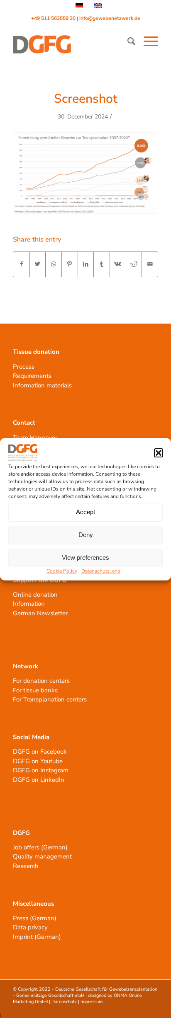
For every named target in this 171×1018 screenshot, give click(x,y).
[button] (158, 453)
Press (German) (34, 918)
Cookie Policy (61, 571)
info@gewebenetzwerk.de (109, 18)
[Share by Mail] (150, 264)
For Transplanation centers (50, 699)
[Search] (127, 41)
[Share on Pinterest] (70, 264)
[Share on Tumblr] (102, 264)
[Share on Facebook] (21, 264)
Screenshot (85, 98)
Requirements (32, 376)
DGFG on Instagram (40, 770)
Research (26, 866)
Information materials (42, 385)
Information (29, 604)
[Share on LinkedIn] (86, 264)
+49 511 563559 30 (54, 18)
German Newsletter (40, 613)
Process (23, 367)
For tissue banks (35, 690)
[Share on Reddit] (134, 264)
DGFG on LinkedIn (38, 780)
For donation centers (41, 681)
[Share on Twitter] (38, 264)
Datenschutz (64, 1002)
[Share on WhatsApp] (53, 264)
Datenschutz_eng (100, 571)
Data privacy (30, 927)
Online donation (35, 594)
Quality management (42, 856)
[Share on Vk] (118, 264)
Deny (85, 534)
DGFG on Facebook (40, 751)
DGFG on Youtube (38, 761)
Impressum (92, 1002)
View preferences (85, 557)
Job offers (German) (40, 847)
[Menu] (146, 41)
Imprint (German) (37, 937)
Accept (85, 511)
